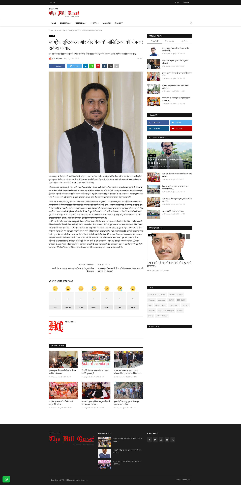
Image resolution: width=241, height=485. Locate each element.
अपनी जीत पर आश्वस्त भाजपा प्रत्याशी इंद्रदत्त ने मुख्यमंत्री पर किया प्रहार (73, 269)
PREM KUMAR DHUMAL (157, 295)
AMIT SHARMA (161, 316)
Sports (94, 23)
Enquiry (119, 23)
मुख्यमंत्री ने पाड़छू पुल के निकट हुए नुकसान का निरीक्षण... (126, 402)
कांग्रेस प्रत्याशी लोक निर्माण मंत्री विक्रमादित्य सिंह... (61, 402)
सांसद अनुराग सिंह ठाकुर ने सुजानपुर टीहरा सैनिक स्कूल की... (177, 200)
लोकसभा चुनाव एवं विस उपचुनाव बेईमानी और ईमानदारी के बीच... (96, 402)
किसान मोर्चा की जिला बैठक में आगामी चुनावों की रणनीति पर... (176, 99)
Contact (53, 2)
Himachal (80, 23)
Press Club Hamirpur (166, 310)
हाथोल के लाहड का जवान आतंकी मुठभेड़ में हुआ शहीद (168, 264)
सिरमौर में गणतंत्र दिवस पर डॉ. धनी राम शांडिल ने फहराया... (127, 440)
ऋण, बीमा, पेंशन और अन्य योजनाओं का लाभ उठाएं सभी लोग (177, 175)
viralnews (161, 300)
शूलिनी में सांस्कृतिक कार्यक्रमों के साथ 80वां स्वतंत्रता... (175, 86)
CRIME (171, 300)
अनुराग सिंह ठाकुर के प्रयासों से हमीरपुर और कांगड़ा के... (175, 62)
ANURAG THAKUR (176, 295)
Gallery (107, 23)
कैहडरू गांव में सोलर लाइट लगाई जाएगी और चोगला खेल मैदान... (175, 187)
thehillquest (58, 59)
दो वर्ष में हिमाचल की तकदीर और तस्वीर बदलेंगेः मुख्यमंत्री (95, 371)
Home (53, 23)
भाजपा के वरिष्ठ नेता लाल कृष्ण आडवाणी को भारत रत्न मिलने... (127, 451)
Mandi (65, 30)
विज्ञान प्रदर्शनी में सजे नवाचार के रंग (173, 211)
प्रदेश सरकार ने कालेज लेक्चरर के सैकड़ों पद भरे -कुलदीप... (127, 462)
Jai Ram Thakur (160, 305)
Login (177, 2)
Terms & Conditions (182, 480)
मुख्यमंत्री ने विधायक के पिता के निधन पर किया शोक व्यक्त (62, 371)
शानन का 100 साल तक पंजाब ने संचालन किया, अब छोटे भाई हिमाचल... (127, 371)
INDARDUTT (174, 305)
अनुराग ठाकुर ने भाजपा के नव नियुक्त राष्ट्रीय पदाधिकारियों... (175, 49)
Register (186, 2)
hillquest (151, 300)
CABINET (185, 305)
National (65, 23)
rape (150, 305)
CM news (151, 310)
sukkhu (180, 310)
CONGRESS (181, 300)
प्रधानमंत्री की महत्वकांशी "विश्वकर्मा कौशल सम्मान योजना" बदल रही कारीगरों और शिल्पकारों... (120, 269)
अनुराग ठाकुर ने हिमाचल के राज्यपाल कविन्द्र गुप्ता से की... (177, 74)
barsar (150, 316)
